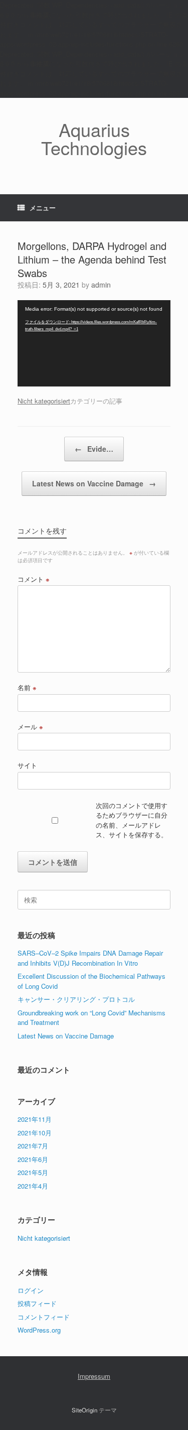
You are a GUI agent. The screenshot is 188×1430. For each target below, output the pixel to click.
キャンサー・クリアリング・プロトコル (76, 999)
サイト (27, 765)
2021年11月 (35, 1119)
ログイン (31, 1290)
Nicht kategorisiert (44, 401)
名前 (27, 687)
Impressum (94, 1376)
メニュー (43, 207)
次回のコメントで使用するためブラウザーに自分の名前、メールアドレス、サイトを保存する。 (131, 820)
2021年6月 (33, 1159)
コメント (34, 579)
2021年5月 (33, 1172)
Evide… (94, 449)
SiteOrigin (84, 1410)
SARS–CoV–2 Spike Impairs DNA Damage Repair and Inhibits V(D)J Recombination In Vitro (90, 958)
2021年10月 (35, 1132)
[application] (94, 343)
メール (30, 726)
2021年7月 (33, 1145)
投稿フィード (37, 1303)
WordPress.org (39, 1330)
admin (101, 285)
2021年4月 (33, 1186)
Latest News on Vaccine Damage (94, 483)
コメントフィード (44, 1317)
